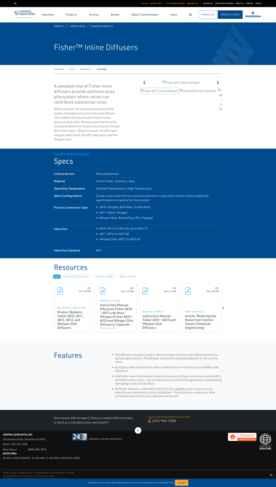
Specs (72, 69)
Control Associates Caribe (64, 458)
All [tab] (57, 276)
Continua (39, 458)
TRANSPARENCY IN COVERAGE (50, 473)
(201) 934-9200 (163, 421)
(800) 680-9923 (37, 449)
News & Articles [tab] (128, 276)
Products (59, 26)
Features (102, 69)
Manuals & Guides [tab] (104, 276)
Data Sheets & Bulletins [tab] (77, 276)
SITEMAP (70, 473)
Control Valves (77, 26)
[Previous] (145, 82)
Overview (59, 69)
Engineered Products (102, 26)
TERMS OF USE (10, 473)
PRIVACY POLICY (26, 473)
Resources (86, 69)
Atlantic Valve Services (16, 458)
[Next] (217, 82)
